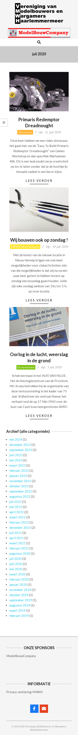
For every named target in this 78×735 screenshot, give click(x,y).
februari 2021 (19, 548)
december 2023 (20, 444)
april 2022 (16, 512)
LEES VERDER (39, 180)
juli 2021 (15, 533)
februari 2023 (19, 470)
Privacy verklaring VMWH (24, 692)
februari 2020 (19, 579)
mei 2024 (15, 439)
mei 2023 (15, 460)
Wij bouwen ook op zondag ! (39, 240)
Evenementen (26, 367)
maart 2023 (17, 465)
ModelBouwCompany (21, 656)
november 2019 (20, 590)
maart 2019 (17, 610)
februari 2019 (19, 615)
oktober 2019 (18, 595)
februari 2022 (19, 522)
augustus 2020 (19, 553)
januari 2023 (18, 476)
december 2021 (20, 527)
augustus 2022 (19, 496)
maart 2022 (17, 517)
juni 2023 (15, 455)
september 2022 (20, 491)
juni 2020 (15, 564)
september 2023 (20, 450)
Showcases (25, 132)
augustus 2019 (19, 605)
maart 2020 (17, 574)
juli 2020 (15, 558)
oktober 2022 (18, 486)
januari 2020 (18, 584)
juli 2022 (15, 501)
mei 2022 (15, 507)
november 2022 (20, 481)
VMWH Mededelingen (25, 246)
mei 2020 (15, 569)
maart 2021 (17, 543)
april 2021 (16, 538)
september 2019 (20, 600)
